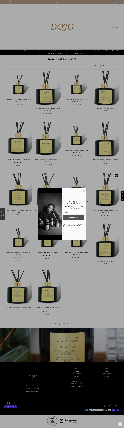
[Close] (84, 191)
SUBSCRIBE (73, 218)
